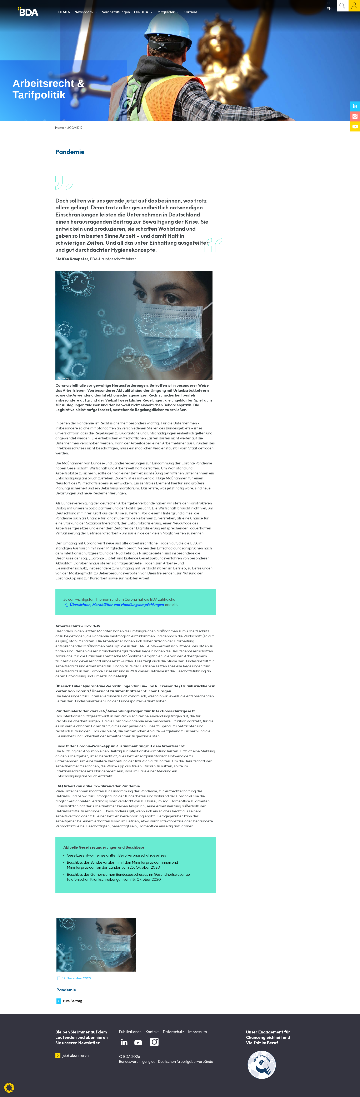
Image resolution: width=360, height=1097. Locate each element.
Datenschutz (173, 1031)
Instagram (153, 1046)
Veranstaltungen (116, 12)
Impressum (197, 1031)
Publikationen (130, 1031)
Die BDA (141, 12)
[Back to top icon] (340, 1088)
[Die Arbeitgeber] (36, 12)
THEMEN (63, 12)
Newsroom (84, 12)
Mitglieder (166, 12)
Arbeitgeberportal (354, 5)
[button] (9, 1088)
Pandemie (66, 989)
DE (329, 3)
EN (329, 8)
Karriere (190, 12)
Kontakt (152, 1031)
